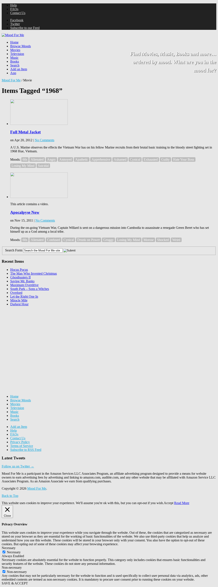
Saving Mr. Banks (22, 281)
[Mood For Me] (13, 35)
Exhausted (151, 159)
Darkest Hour (19, 304)
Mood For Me (11, 80)
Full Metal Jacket (25, 132)
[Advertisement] (34, 336)
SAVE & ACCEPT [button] (15, 583)
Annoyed (65, 159)
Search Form (13, 250)
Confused (53, 240)
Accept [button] (168, 503)
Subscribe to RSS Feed (25, 449)
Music (14, 57)
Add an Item (18, 69)
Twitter (15, 24)
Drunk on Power (88, 240)
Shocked (163, 240)
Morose (148, 240)
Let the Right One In (24, 296)
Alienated (37, 159)
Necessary (14, 552)
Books (14, 61)
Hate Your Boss (183, 159)
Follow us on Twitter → (18, 466)
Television (17, 54)
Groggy (108, 240)
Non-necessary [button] (12, 567)
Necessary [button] (9, 548)
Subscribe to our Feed (25, 28)
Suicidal (43, 165)
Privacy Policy (20, 442)
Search (14, 65)
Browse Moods (20, 46)
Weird (176, 240)
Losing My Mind (22, 165)
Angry (51, 159)
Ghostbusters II (20, 277)
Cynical (135, 159)
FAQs (14, 9)
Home (14, 42)
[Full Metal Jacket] (39, 123)
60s (25, 159)
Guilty (165, 159)
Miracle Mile (18, 300)
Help (13, 5)
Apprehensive (101, 159)
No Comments (44, 140)
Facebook (16, 20)
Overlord (16, 292)
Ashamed (120, 159)
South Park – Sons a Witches (29, 289)
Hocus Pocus (19, 269)
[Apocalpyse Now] (39, 197)
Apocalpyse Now (24, 212)
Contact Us (17, 13)
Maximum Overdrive (24, 285)
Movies (15, 50)
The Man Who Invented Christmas (33, 273)
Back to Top (10, 496)
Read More (181, 503)
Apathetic (81, 159)
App (13, 73)
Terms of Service (21, 446)
